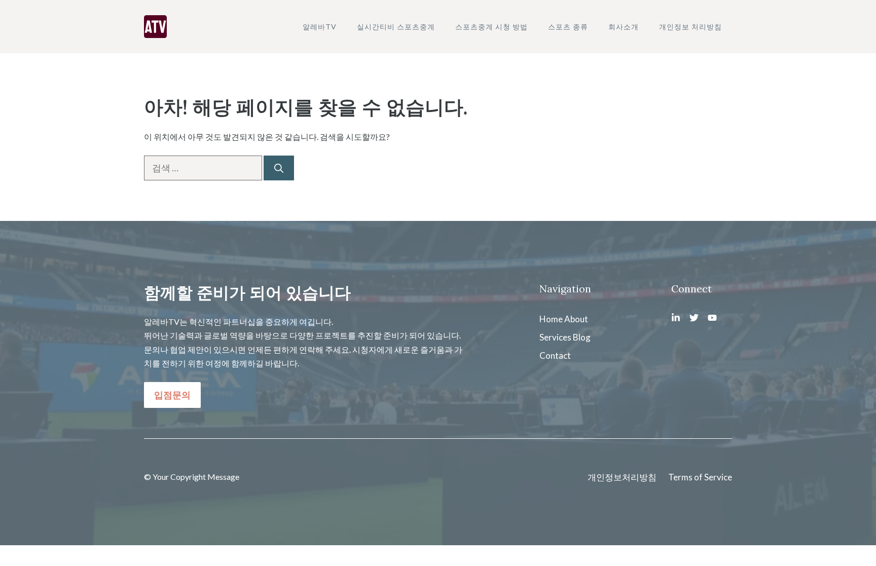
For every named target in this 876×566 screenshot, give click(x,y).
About (576, 319)
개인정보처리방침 (622, 477)
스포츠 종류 (568, 26)
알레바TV (320, 26)
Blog (582, 337)
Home (551, 319)
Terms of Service (700, 477)
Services (555, 337)
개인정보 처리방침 (690, 26)
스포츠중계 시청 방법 (491, 26)
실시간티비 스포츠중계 (396, 26)
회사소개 (623, 26)
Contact (555, 355)
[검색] (279, 168)
